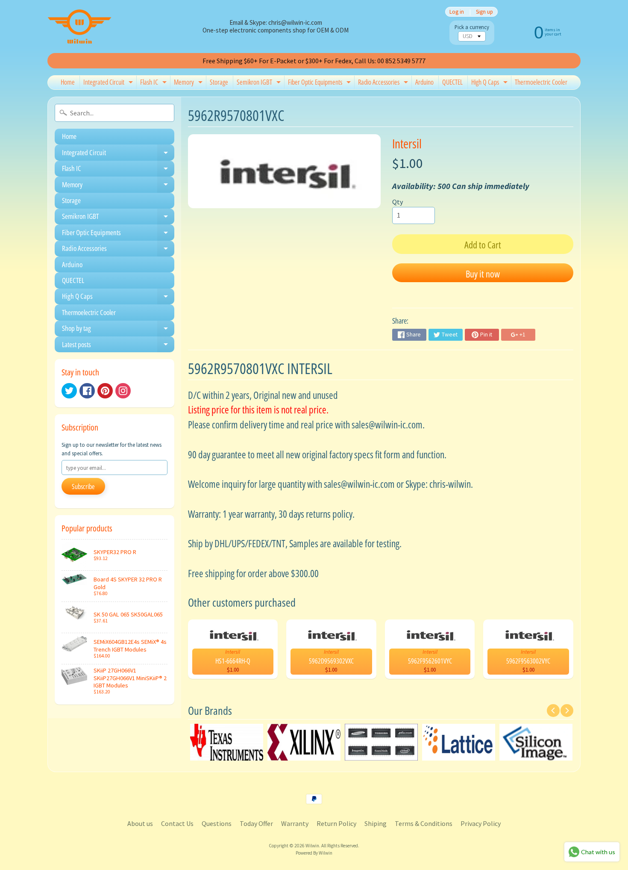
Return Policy (336, 823)
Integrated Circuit (109, 83)
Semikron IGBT (260, 83)
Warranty (294, 823)
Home (68, 82)
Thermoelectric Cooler (541, 82)
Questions (217, 823)
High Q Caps (490, 83)
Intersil (407, 143)
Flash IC (154, 83)
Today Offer (256, 823)
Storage (219, 82)
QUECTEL (452, 82)
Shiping (375, 823)
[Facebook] (87, 390)
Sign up (484, 12)
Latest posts (118, 345)
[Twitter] (69, 390)
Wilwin (312, 846)
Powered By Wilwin (314, 853)
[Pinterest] (105, 390)
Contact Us (177, 823)
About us (140, 823)
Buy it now (483, 273)
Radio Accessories (384, 83)
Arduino (424, 82)
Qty (397, 202)
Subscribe (83, 486)
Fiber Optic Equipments (320, 83)
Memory (189, 83)
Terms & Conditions (423, 823)
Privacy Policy (481, 823)
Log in (456, 12)
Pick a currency (472, 27)
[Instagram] (123, 390)
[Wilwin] (79, 26)
